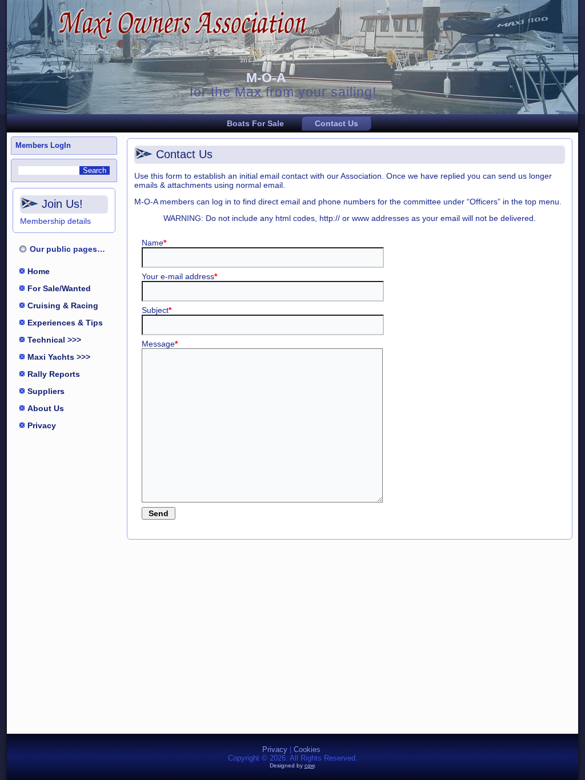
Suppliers (46, 391)
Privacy (41, 425)
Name (154, 242)
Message (160, 343)
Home (38, 271)
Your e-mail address (179, 276)
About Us (45, 408)
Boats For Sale (255, 123)
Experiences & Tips (65, 322)
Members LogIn (43, 145)
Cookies (307, 749)
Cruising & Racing (62, 305)
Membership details (55, 221)
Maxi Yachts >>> (58, 356)
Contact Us (336, 123)
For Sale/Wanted (59, 288)
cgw (309, 765)
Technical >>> (54, 339)
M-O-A (266, 77)
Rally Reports (53, 374)
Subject (156, 310)
